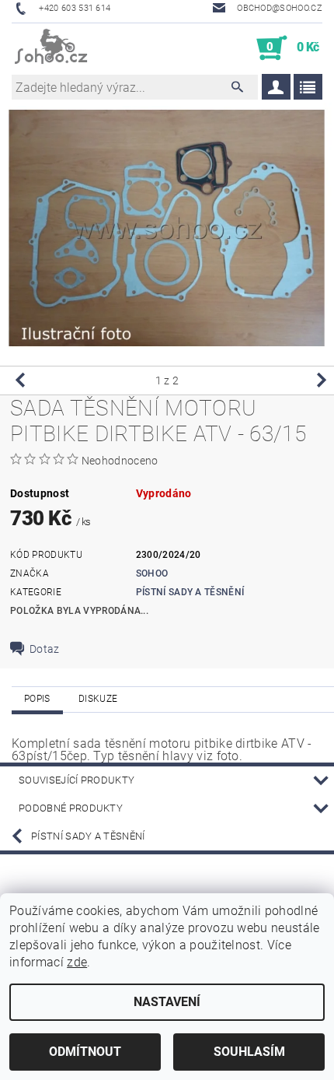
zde (77, 962)
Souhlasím (249, 1051)
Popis (37, 698)
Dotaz (45, 649)
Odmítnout (85, 1051)
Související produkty (76, 780)
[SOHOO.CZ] (52, 48)
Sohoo (152, 573)
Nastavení (167, 1001)
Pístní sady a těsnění (190, 592)
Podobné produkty (71, 808)
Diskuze (97, 698)
